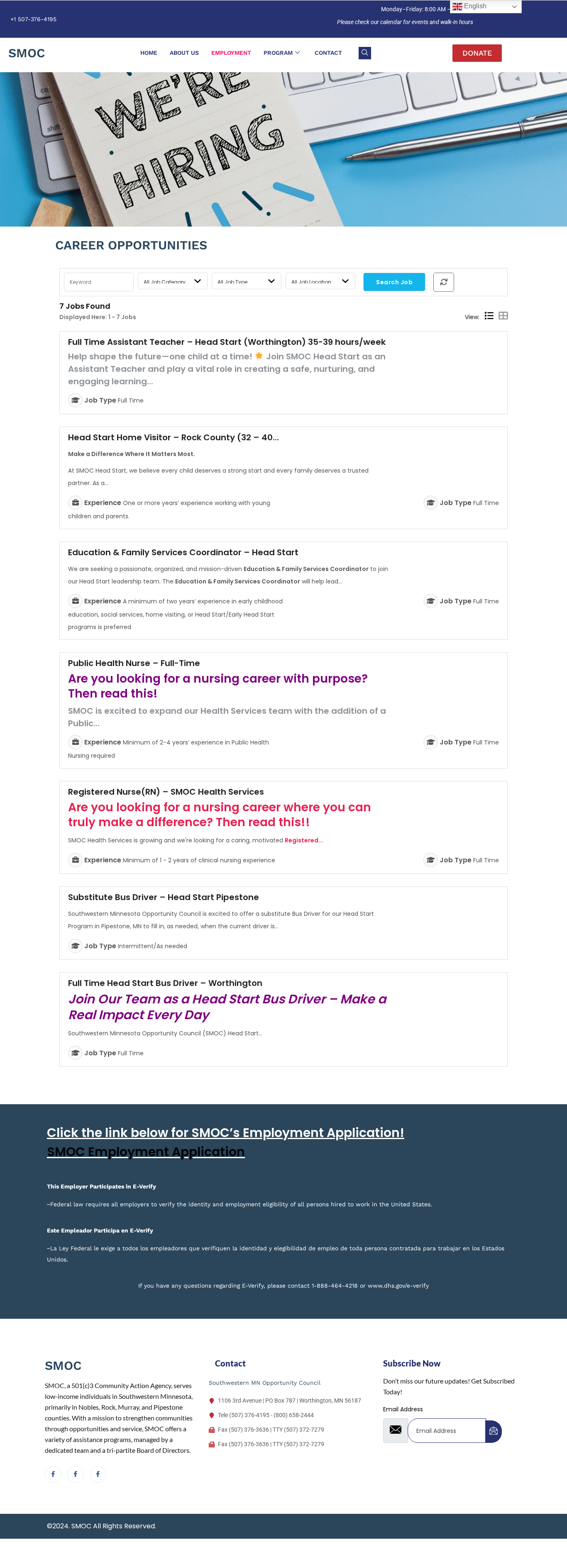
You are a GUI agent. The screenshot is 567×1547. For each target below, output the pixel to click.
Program (278, 52)
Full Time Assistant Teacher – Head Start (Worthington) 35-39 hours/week (227, 342)
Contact (328, 52)
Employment (231, 52)
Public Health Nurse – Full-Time (134, 663)
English (474, 6)
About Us (184, 52)
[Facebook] (53, 1474)
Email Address (403, 1409)
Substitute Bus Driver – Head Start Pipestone (163, 897)
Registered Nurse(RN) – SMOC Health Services (166, 792)
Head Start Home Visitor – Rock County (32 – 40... (173, 437)
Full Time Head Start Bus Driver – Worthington (165, 983)
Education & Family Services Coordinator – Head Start (183, 552)
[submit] (493, 1431)
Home (148, 52)
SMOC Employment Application (146, 1152)
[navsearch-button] (365, 53)
